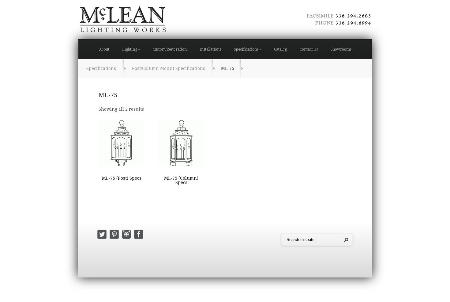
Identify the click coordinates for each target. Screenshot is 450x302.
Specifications (247, 49)
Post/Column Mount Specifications (168, 68)
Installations (210, 49)
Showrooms (341, 49)
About (104, 49)
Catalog (280, 49)
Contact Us (309, 49)
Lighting (131, 49)
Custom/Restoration (170, 49)
